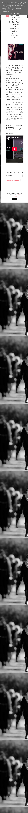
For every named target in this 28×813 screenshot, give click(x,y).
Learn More (11, 13)
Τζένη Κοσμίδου (16, 195)
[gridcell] (14, 128)
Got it (19, 13)
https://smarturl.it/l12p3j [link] (13, 180)
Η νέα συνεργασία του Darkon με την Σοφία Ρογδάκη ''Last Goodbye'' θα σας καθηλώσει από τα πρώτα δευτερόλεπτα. (14, 25)
